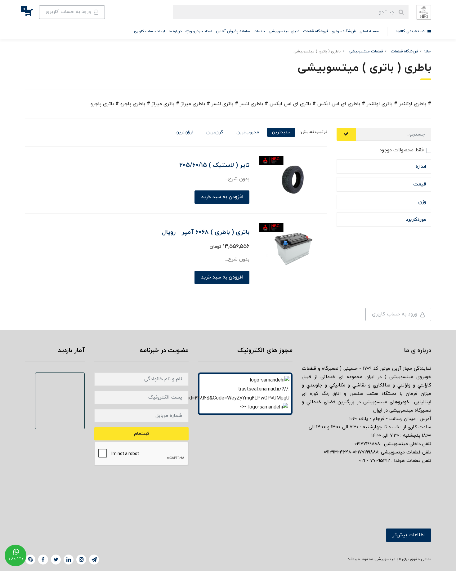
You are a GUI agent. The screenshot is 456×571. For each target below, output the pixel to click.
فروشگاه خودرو (344, 31)
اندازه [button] (421, 166)
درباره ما (175, 31)
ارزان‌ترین (184, 132)
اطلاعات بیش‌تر (408, 535)
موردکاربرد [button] (416, 219)
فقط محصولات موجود (401, 150)
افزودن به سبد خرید (222, 197)
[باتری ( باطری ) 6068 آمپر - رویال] (293, 245)
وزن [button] (422, 202)
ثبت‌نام (141, 433)
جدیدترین (281, 132)
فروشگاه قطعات (315, 31)
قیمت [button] (419, 184)
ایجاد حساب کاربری (149, 31)
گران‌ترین (214, 132)
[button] (32, 12)
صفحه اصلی (369, 31)
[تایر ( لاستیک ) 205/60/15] (293, 178)
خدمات (259, 31)
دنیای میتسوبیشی (284, 31)
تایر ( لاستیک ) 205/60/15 (214, 165)
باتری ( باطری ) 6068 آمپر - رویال (205, 232)
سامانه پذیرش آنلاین (233, 31)
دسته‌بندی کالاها (411, 31)
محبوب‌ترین (247, 132)
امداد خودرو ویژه (199, 31)
